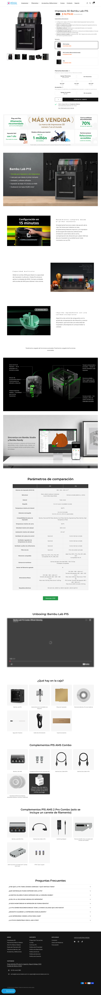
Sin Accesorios (87, 93)
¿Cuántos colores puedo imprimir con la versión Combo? (31, 895)
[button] (76, 45)
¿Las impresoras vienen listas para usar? (25, 916)
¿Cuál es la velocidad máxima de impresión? (26, 899)
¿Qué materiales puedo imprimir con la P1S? (25, 891)
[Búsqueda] (90, 3)
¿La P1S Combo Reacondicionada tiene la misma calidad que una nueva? (36, 907)
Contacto (69, 3)
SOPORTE (32, 937)
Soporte (77, 3)
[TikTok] (83, 941)
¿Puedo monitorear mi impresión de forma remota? (29, 903)
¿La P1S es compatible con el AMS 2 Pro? (24, 920)
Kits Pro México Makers (14, 945)
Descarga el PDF (50, 598)
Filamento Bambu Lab (13, 949)
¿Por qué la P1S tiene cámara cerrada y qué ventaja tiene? (32, 886)
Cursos (62, 3)
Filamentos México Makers (15, 942)
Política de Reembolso (36, 949)
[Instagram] (79, 941)
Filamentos (34, 3)
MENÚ (9, 937)
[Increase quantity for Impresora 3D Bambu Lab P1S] (60, 99)
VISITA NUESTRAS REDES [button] (82, 937)
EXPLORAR (55, 937)
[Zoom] (47, 12)
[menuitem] (25, 3)
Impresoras (24, 3)
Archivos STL (33, 945)
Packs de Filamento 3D (14, 947)
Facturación (55, 945)
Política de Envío (34, 951)
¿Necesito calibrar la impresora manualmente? (27, 912)
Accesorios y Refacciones (49, 3)
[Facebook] (75, 941)
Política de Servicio (34, 954)
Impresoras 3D (11, 940)
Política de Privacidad (35, 947)
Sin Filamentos (88, 76)
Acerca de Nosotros (57, 942)
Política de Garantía (35, 956)
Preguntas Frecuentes (36, 940)
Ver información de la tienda (66, 108)
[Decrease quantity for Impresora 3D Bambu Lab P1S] (56, 99)
